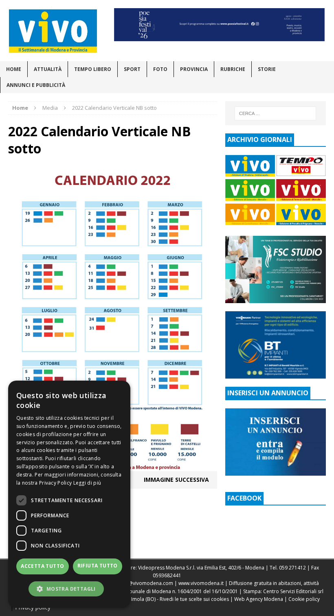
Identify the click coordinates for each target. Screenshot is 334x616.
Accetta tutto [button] (42, 566)
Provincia (194, 69)
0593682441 (167, 575)
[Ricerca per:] (275, 113)
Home (13, 69)
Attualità (48, 69)
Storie (267, 69)
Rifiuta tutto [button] (97, 565)
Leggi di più (87, 482)
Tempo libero (92, 69)
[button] (69, 589)
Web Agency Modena (258, 599)
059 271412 (292, 567)
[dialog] (69, 494)
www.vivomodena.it (201, 583)
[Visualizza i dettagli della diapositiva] (219, 24)
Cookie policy (304, 599)
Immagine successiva (176, 479)
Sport (132, 69)
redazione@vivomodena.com (139, 583)
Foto (160, 69)
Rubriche (232, 69)
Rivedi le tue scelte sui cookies (194, 599)
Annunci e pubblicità (36, 85)
